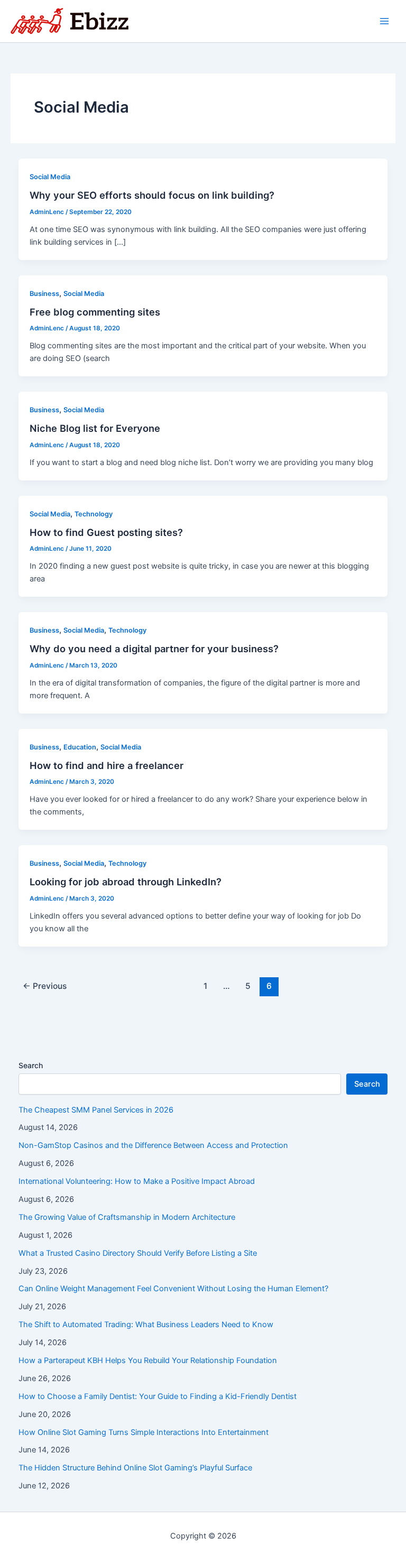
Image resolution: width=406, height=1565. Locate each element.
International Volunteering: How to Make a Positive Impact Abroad (137, 1181)
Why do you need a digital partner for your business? (154, 648)
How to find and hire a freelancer (106, 765)
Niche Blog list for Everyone (95, 428)
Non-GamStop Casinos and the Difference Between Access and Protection (153, 1145)
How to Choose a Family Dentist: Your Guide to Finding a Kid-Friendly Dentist (158, 1396)
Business (44, 294)
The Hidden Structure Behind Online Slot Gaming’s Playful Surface (135, 1468)
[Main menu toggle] (384, 21)
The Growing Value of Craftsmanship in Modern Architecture (127, 1217)
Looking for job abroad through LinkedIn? (126, 881)
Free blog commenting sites (95, 312)
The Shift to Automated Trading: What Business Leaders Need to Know (146, 1324)
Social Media (50, 177)
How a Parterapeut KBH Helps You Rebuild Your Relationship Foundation (148, 1360)
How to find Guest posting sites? (106, 532)
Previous (45, 986)
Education (79, 747)
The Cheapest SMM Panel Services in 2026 (96, 1110)
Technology (94, 514)
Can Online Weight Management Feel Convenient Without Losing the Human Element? (173, 1288)
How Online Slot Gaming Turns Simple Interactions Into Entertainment (144, 1432)
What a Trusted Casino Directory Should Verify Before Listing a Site (138, 1253)
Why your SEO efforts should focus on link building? (152, 195)
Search (31, 1065)
